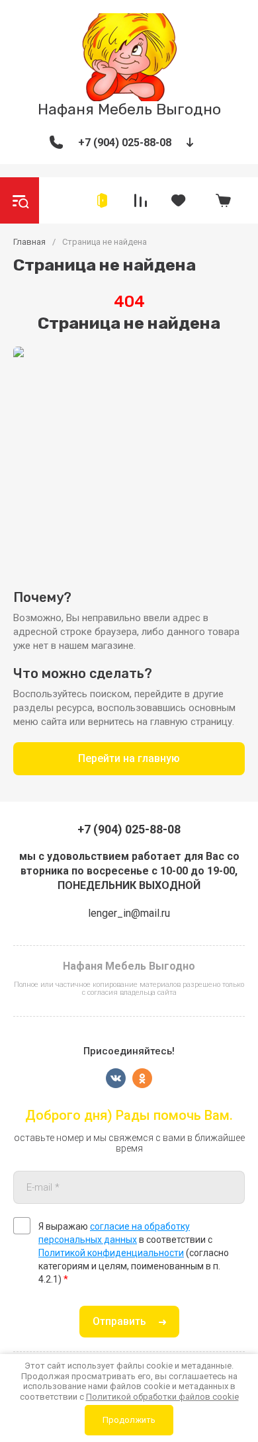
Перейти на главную (129, 758)
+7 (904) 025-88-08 (124, 142)
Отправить (119, 1321)
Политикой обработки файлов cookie (162, 1397)
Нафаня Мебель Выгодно (129, 109)
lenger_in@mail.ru (129, 913)
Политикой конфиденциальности (111, 1253)
